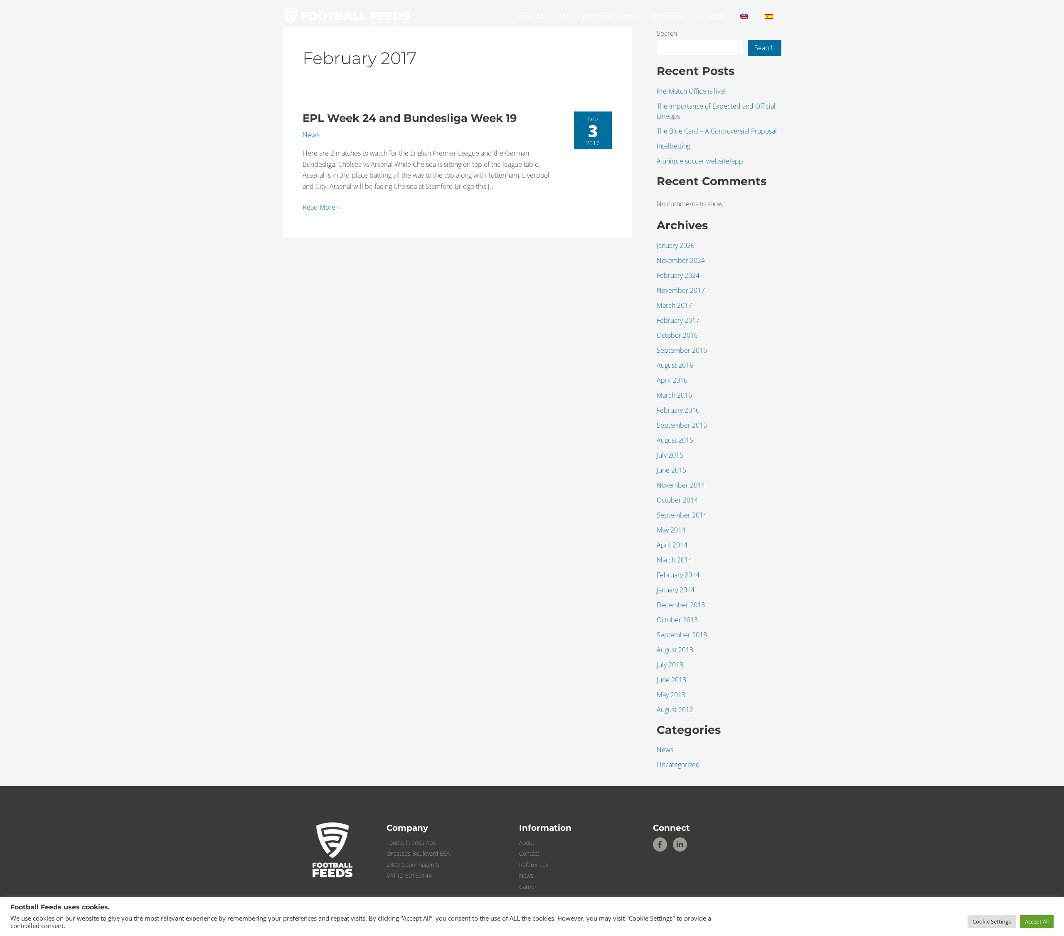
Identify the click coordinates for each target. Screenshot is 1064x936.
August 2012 (675, 709)
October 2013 (677, 619)
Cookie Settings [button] (992, 921)
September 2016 (682, 350)
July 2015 (670, 455)
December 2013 (681, 604)
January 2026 (676, 245)
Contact (529, 853)
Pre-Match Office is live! (691, 91)
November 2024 (681, 260)
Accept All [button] (1037, 921)
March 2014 (674, 560)
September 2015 (682, 425)
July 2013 (670, 664)
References (534, 865)
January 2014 (676, 589)
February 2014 (678, 574)
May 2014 (671, 530)
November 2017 (681, 290)
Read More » (321, 207)
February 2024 (678, 275)
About (526, 843)
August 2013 (675, 649)
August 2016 (675, 365)
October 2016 (677, 335)
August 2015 (675, 440)
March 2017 (674, 305)
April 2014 (672, 545)
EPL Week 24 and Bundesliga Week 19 (410, 118)
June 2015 (671, 470)
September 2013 (682, 634)
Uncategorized (678, 764)
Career (528, 887)
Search (667, 33)
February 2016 (678, 410)
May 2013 (671, 694)
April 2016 (672, 380)
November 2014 (681, 485)
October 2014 (677, 500)
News (311, 134)
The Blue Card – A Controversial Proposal (717, 131)
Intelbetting (673, 146)
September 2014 (682, 515)
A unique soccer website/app (700, 161)
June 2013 (671, 679)
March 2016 (674, 395)
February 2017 (678, 320)
